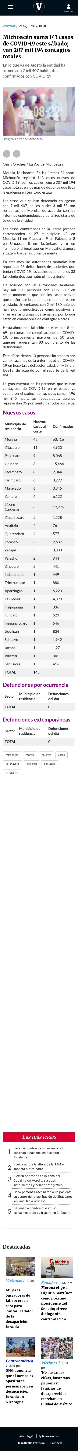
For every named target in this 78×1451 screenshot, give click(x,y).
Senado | (49, 1282)
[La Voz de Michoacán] (39, 5)
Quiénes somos (49, 1436)
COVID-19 (9, 26)
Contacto (56, 1443)
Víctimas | (15, 1280)
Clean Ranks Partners (30, 1443)
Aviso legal (26, 1436)
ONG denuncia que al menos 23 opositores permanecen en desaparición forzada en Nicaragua (19, 1386)
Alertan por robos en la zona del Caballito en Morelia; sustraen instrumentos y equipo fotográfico (38, 1180)
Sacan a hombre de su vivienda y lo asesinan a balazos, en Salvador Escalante (39, 1152)
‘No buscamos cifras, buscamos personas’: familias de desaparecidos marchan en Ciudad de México (56, 1388)
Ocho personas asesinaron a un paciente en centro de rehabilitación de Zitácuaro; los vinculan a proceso (42, 1196)
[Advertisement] (39, 949)
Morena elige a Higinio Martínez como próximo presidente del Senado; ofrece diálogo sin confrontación (56, 1303)
